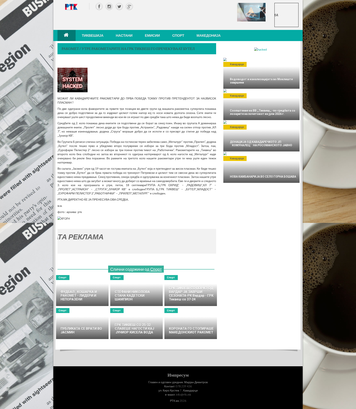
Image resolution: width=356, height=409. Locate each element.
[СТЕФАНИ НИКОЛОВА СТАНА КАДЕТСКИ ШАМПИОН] (136, 290)
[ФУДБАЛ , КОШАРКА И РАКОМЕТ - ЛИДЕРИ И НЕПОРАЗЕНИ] (82, 290)
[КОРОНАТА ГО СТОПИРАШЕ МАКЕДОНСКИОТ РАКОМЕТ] (190, 323)
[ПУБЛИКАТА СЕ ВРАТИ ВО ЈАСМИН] (82, 323)
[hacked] (260, 49)
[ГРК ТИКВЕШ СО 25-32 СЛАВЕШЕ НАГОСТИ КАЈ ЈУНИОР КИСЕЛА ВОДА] (136, 323)
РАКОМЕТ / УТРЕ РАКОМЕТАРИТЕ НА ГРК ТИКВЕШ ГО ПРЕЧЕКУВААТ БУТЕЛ (128, 48)
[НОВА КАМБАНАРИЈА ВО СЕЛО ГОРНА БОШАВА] (261, 167)
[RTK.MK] (71, 6)
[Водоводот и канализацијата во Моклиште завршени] (261, 73)
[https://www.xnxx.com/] (251, 12)
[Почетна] (66, 35)
